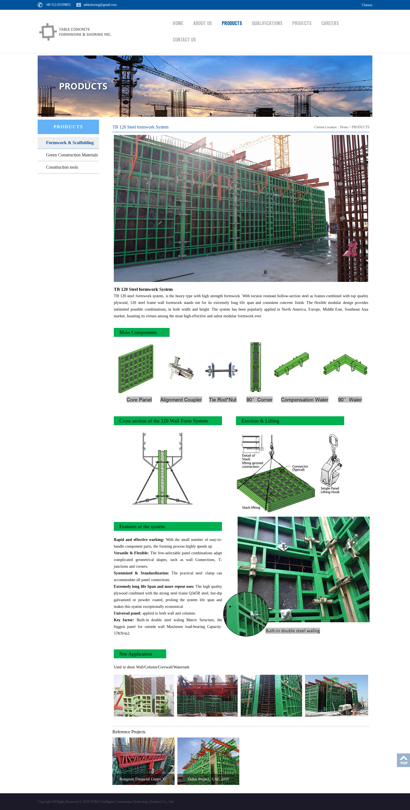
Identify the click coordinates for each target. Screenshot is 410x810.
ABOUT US (202, 23)
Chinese (367, 5)
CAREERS (330, 23)
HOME (178, 23)
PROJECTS (302, 23)
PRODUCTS (232, 23)
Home (344, 127)
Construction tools (62, 167)
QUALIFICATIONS (267, 23)
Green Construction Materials (72, 155)
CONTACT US (184, 39)
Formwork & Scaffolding (70, 142)
